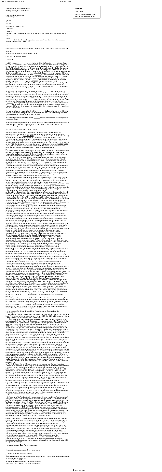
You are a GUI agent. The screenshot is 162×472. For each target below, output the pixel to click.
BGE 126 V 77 (27, 407)
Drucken (21, 2)
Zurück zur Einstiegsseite (10, 2)
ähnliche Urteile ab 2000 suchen (85, 16)
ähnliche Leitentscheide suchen (85, 15)
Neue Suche (79, 11)
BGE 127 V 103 (28, 136)
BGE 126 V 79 (21, 415)
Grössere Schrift (65, 2)
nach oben (82, 470)
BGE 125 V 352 (63, 144)
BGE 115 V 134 (49, 142)
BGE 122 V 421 (14, 152)
